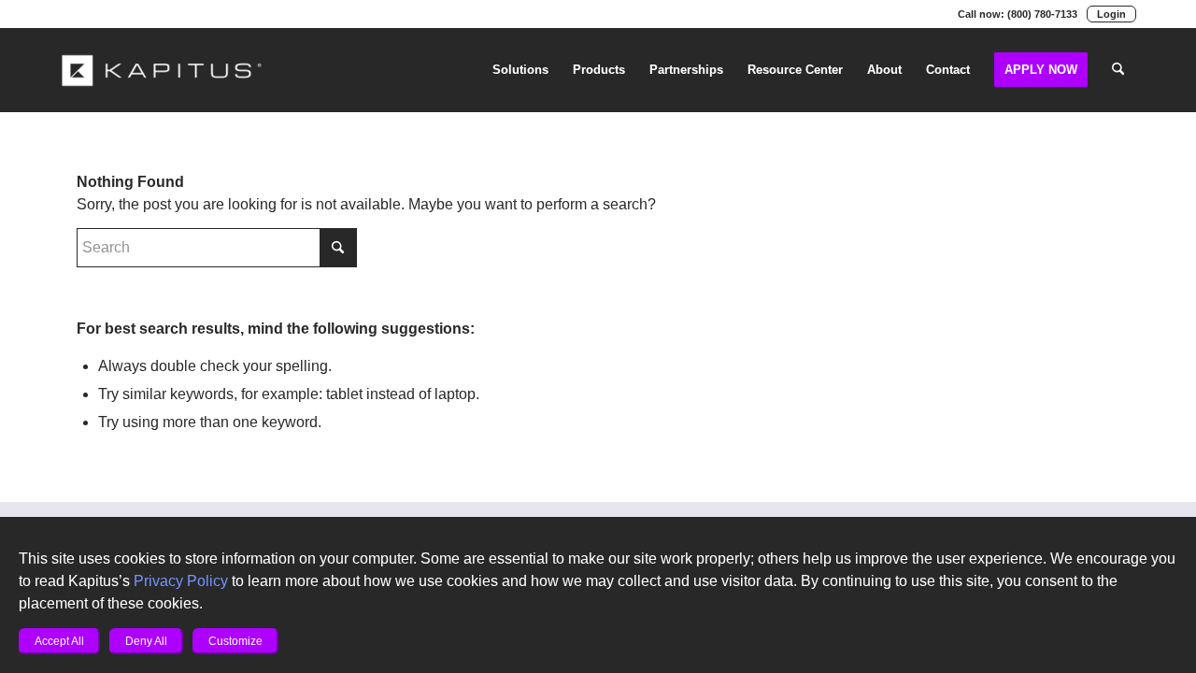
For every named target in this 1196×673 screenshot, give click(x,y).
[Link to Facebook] (178, 14)
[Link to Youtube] (121, 14)
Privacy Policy (181, 581)
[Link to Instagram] (149, 14)
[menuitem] (520, 70)
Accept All (59, 641)
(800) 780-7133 (1042, 14)
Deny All (146, 641)
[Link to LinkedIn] (65, 14)
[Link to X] (93, 14)
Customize (235, 641)
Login (1111, 14)
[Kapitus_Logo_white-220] (162, 70)
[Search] (1118, 70)
